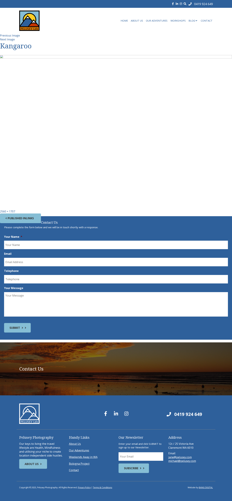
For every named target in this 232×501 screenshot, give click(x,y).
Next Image (7, 39)
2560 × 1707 (7, 211)
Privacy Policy (84, 487)
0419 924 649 (187, 414)
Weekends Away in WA (83, 457)
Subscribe (131, 468)
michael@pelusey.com (182, 461)
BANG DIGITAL (206, 487)
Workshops (178, 20)
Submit (15, 328)
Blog (192, 20)
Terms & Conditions (102, 487)
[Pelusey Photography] (49, 21)
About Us (137, 20)
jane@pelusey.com (180, 457)
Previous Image (10, 35)
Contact (206, 20)
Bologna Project (79, 464)
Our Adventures (156, 20)
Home (124, 20)
